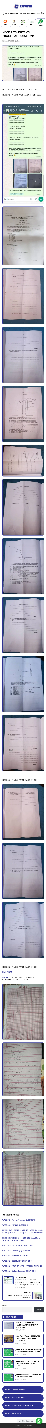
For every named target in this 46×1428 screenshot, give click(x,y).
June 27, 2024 (9, 41)
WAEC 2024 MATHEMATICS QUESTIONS (18, 1246)
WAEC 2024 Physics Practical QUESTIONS (18, 1220)
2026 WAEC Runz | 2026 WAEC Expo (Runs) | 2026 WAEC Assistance (27, 1338)
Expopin (20, 41)
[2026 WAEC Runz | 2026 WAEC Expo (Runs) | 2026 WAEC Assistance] (9, 1341)
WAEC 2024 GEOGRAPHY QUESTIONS (16, 1261)
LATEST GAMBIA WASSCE (15, 1390)
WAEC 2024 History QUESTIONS (15, 1256)
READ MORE (7, 972)
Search (5, 1305)
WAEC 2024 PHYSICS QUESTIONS (15, 1225)
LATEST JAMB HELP (13, 1413)
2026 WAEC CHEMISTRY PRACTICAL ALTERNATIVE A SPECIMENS (26, 1325)
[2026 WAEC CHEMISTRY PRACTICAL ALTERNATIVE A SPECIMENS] (9, 1328)
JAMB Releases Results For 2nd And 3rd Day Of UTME (28, 1375)
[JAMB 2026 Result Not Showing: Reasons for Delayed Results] (9, 1354)
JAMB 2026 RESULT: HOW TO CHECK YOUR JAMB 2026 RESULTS (27, 1363)
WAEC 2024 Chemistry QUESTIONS (16, 1251)
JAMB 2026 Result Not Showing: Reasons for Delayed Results (28, 1350)
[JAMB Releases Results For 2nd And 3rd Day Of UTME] (9, 1380)
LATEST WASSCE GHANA (15, 1397)
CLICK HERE (6, 977)
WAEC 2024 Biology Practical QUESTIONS (19, 1271)
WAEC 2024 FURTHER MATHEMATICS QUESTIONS (22, 1266)
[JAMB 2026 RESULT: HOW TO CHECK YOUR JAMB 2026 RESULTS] (9, 1366)
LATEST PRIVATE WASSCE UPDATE (19, 1406)
